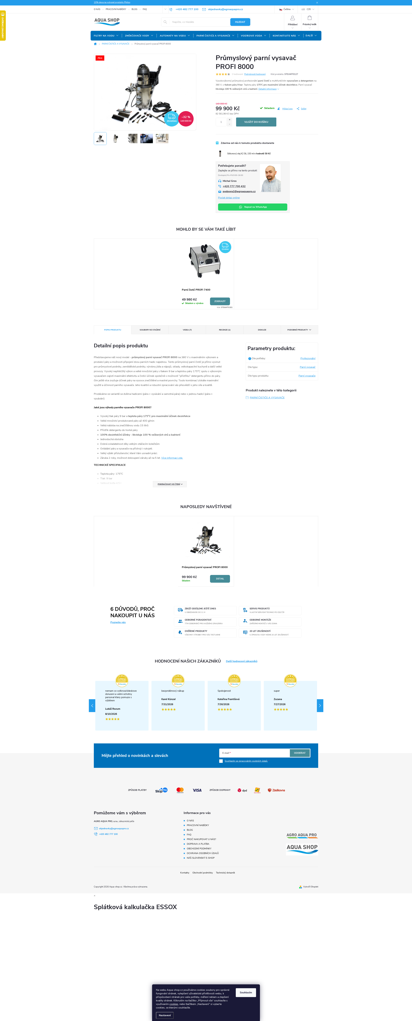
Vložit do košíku (256, 122)
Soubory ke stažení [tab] (150, 330)
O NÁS (97, 9)
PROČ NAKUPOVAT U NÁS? (201, 839)
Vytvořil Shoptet (310, 886)
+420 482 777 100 (108, 834)
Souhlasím (246, 992)
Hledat (240, 22)
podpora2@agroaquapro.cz (239, 191)
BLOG (134, 9)
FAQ (145, 9)
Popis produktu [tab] (112, 330)
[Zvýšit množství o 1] (229, 120)
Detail (220, 578)
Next (320, 705)
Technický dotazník (225, 872)
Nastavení (165, 1015)
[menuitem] (106, 36)
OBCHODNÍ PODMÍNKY (199, 848)
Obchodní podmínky (202, 872)
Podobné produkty (297, 330)
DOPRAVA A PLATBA (198, 843)
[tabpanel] (206, 274)
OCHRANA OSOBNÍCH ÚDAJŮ (203, 853)
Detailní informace (267, 88)
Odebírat (300, 752)
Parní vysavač (307, 367)
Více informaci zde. (172, 458)
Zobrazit (220, 301)
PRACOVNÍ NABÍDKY (116, 9)
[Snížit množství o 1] (229, 124)
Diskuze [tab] (262, 330)
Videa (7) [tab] (187, 330)
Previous (92, 705)
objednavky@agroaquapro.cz (114, 828)
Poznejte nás (118, 622)
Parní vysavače (307, 376)
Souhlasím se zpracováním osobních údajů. (246, 761)
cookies (173, 1004)
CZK (309, 9)
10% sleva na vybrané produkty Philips (112, 2)
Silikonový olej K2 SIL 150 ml (249, 153)
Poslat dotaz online (229, 197)
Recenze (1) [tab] (224, 330)
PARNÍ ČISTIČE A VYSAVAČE (267, 397)
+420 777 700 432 (234, 186)
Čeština (286, 9)
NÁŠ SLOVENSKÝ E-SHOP (201, 857)
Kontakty (184, 872)
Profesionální (307, 358)
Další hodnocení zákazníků (241, 661)
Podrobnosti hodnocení (255, 74)
